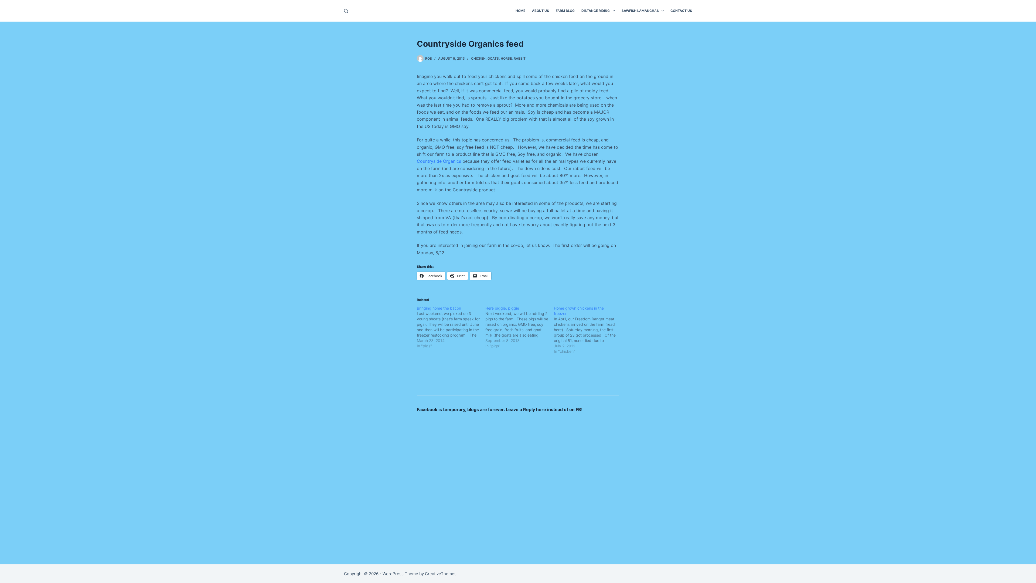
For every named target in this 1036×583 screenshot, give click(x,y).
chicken (478, 58)
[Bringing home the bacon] (451, 327)
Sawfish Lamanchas (640, 11)
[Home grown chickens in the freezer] (588, 330)
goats (493, 58)
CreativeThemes (440, 573)
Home (520, 11)
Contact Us (681, 11)
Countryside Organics (439, 161)
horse (506, 58)
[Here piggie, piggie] (519, 327)
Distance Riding (595, 11)
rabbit (520, 58)
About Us (540, 11)
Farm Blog (565, 11)
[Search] (346, 11)
